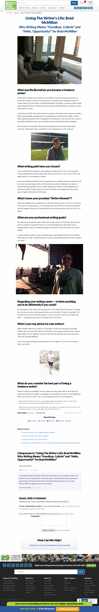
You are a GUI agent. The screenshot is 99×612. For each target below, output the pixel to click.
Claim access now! (68, 609)
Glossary (28, 592)
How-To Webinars (31, 588)
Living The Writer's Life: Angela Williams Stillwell (38, 433)
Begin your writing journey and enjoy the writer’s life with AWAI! (65, 565)
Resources (35, 8)
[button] (82, 3)
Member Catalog (89, 592)
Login (86, 595)
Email (69, 421)
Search (74, 3)
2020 (10, 13)
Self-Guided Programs (9, 585)
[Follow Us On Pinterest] (80, 8)
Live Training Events (8, 588)
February (16, 13)
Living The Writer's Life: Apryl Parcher (34, 439)
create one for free (66, 514)
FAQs (65, 585)
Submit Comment (49, 530)
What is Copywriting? (70, 588)
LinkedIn (61, 421)
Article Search (29, 583)
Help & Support (52, 8)
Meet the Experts (49, 585)
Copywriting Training (9, 583)
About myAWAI (89, 583)
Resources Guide (30, 581)
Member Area (88, 581)
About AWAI (47, 581)
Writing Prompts (30, 590)
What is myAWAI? (69, 590)
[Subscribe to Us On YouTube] (89, 8)
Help (65, 581)
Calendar (87, 588)
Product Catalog (7, 581)
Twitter (42, 421)
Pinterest (52, 421)
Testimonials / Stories (50, 590)
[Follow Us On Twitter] (78, 8)
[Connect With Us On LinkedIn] (83, 8)
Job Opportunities (90, 590)
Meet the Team (48, 588)
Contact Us (67, 583)
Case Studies (47, 592)
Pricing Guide (29, 585)
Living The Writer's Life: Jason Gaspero (35, 436)
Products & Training (24, 8)
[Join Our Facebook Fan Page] (75, 8)
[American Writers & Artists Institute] (11, 5)
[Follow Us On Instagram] (86, 8)
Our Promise (47, 583)
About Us (43, 8)
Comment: (35, 516)
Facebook (33, 421)
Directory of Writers (49, 595)
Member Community (90, 585)
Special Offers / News (9, 590)
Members (62, 8)
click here (59, 403)
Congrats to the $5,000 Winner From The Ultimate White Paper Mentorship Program (51, 443)
